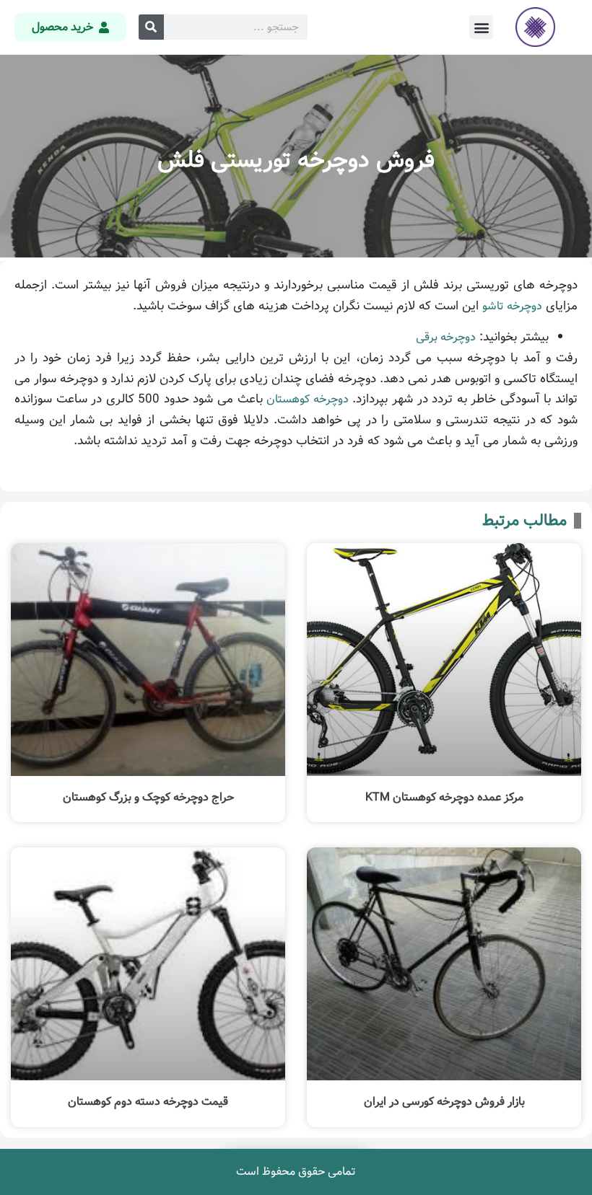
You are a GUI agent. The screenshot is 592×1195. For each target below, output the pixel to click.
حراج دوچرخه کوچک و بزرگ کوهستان (148, 797)
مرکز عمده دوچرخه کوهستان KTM (444, 797)
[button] (481, 27)
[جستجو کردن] (151, 27)
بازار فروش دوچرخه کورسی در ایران (444, 1102)
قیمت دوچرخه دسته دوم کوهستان (148, 1102)
